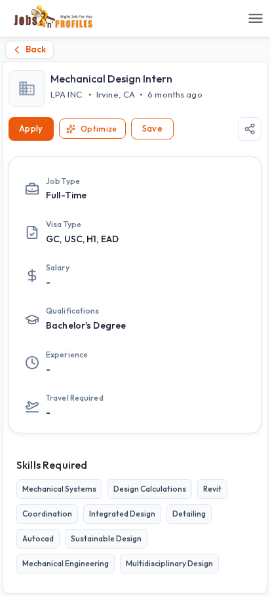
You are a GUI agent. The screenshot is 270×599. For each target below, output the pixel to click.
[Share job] (249, 129)
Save (152, 128)
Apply (31, 128)
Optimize (99, 129)
